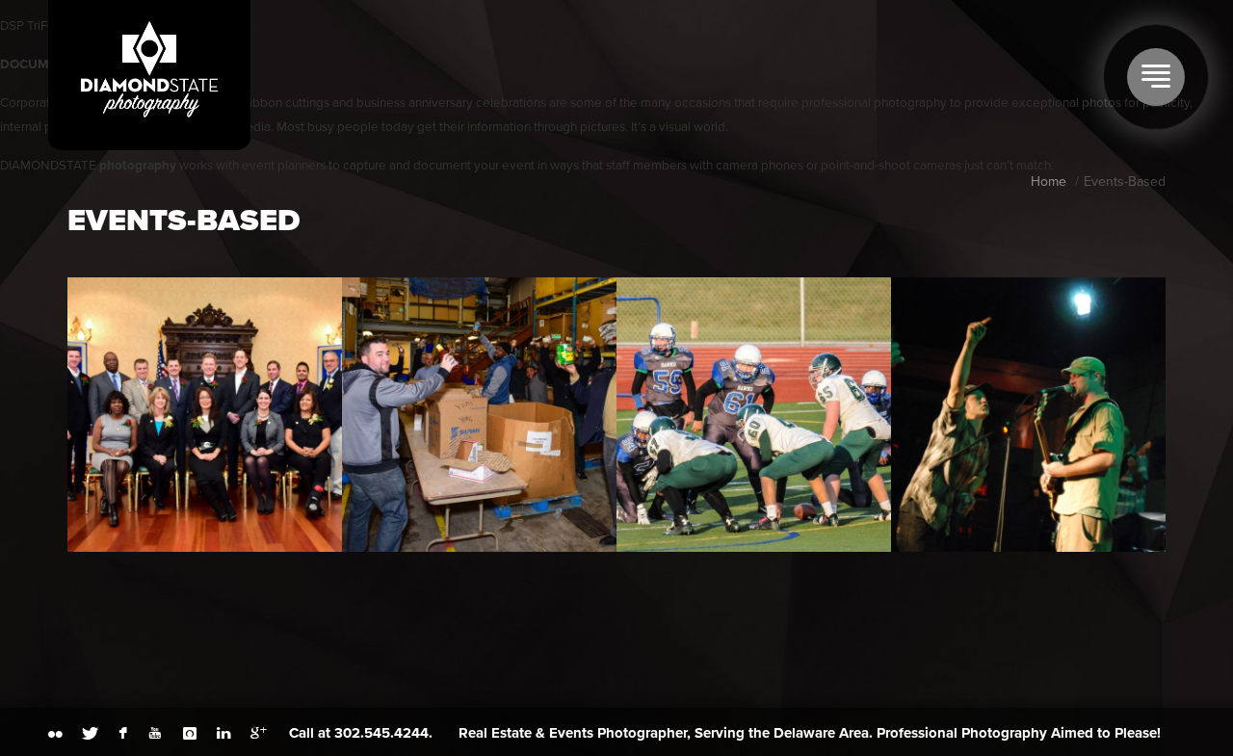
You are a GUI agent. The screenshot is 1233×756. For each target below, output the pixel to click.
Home (1048, 181)
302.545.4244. (383, 733)
